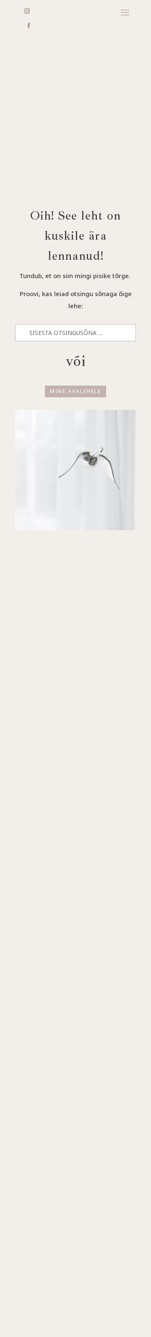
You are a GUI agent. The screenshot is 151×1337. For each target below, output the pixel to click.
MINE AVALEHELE (75, 391)
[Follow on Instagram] (26, 11)
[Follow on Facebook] (28, 25)
